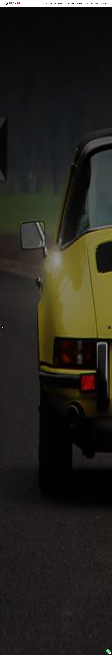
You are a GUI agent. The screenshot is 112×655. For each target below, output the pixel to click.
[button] (108, 651)
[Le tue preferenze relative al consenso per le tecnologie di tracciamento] (109, 653)
